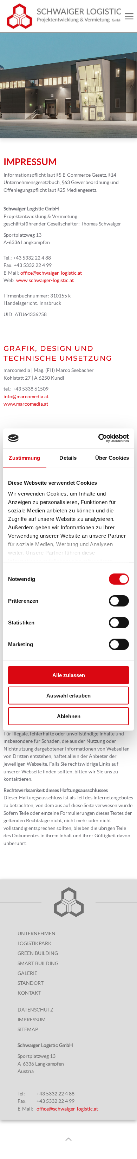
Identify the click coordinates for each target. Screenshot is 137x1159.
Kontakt (29, 993)
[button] (129, 16)
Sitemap (28, 1029)
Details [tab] (68, 457)
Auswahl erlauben (68, 696)
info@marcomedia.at (26, 396)
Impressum (32, 1019)
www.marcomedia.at (26, 404)
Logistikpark (35, 943)
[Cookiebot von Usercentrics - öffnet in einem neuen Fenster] (98, 438)
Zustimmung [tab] (24, 457)
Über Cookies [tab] (112, 457)
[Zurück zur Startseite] (64, 16)
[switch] (119, 600)
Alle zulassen (68, 675)
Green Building (38, 953)
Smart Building (38, 963)
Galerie (27, 973)
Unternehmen (37, 933)
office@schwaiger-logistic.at (51, 273)
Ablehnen (68, 716)
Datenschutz (35, 1010)
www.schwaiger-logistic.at (45, 280)
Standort (31, 983)
